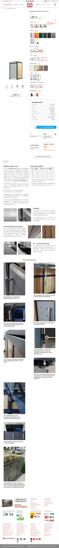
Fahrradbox (46, 530)
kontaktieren (50, 185)
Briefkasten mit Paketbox (21, 533)
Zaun (45, 533)
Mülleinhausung (47, 529)
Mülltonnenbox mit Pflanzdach (8, 531)
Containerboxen (33, 528)
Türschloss (33, 82)
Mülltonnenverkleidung (48, 503)
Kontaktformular (53, 150)
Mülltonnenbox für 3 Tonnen (8, 534)
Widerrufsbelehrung (33, 505)
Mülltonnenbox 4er (33, 530)
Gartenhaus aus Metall (48, 525)
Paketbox (22, 4)
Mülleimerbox (19, 534)
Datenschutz (7, 546)
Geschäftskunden (33, 503)
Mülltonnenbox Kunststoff (7, 529)
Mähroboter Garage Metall (34, 533)
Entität (32, 22)
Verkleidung (33, 63)
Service (43, 4)
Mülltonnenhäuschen (20, 527)
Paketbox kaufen (33, 527)
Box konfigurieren (7, 4)
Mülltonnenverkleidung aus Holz (22, 525)
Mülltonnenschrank (20, 528)
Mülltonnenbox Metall (6, 527)
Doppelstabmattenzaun (48, 534)
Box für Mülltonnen (20, 531)
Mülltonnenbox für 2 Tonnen (8, 533)
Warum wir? (38, 4)
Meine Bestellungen (33, 508)
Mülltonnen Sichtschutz (21, 530)
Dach (31, 46)
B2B (11, 1)
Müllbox (18, 535)
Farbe (32, 30)
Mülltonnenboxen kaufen (48, 502)
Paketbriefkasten (33, 525)
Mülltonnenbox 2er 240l (7, 535)
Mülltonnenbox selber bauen (35, 531)
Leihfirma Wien (46, 535)
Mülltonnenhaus (5, 530)
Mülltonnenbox (15, 4)
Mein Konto (49, 1)
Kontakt (55, 1)
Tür (31, 55)
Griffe (32, 73)
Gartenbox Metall (47, 531)
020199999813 (31, 1)
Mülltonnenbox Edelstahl (7, 525)
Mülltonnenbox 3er (33, 529)
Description (6, 162)
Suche (49, 4)
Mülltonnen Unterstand (21, 529)
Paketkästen (46, 504)
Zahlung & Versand (6, 1)
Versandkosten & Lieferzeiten (35, 504)
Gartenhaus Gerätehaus (48, 528)
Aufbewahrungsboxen (34, 535)
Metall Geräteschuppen (48, 527)
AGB (3, 546)
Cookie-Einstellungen (15, 546)
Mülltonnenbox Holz (6, 528)
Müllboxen (46, 505)
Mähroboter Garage (33, 534)
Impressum (21, 546)
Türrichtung (33, 90)
